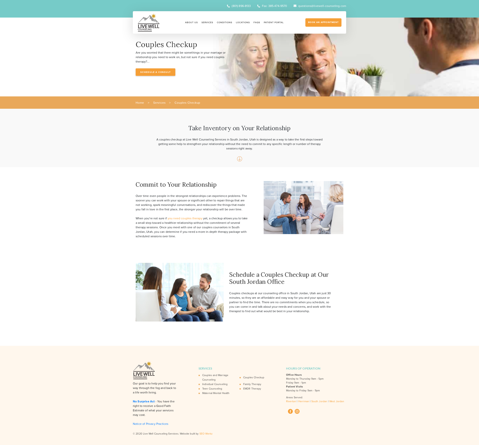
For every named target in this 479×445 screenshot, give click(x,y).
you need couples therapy (185, 218)
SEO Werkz (206, 433)
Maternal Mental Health (216, 393)
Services (207, 22)
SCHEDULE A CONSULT (155, 72)
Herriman (303, 401)
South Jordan (319, 401)
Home (140, 103)
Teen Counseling (212, 388)
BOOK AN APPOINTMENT (323, 22)
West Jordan (336, 401)
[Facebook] (290, 411)
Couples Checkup (253, 377)
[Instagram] (297, 411)
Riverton (291, 401)
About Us (191, 22)
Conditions (224, 22)
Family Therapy (252, 384)
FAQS (257, 22)
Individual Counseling (215, 384)
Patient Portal (274, 22)
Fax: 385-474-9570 (274, 6)
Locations (243, 22)
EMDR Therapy (252, 388)
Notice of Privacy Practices (150, 424)
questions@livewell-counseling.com (322, 6)
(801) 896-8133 (241, 6)
